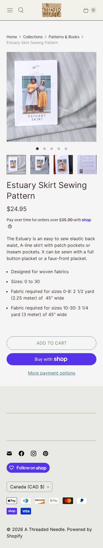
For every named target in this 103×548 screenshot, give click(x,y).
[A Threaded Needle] (51, 10)
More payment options (51, 373)
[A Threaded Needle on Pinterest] (49, 453)
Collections (33, 36)
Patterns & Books (64, 36)
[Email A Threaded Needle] (13, 453)
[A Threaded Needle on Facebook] (25, 453)
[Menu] (9, 10)
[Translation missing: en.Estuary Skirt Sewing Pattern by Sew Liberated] (63, 164)
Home (12, 36)
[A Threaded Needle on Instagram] (37, 453)
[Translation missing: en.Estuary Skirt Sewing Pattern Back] (86, 164)
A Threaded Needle (44, 529)
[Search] (20, 10)
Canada (27, 486)
